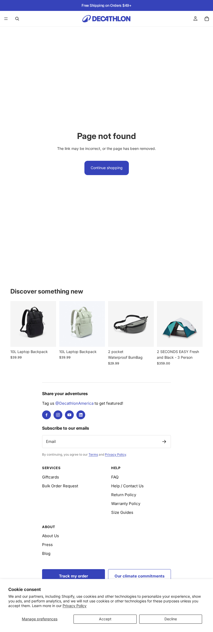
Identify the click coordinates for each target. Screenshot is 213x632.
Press (47, 544)
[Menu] (6, 19)
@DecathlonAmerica (74, 403)
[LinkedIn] (80, 414)
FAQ (114, 477)
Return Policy (123, 494)
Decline (170, 619)
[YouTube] (69, 414)
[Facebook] (46, 414)
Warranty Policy (125, 503)
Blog (46, 553)
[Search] (17, 18)
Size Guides (122, 512)
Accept (105, 619)
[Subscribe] (164, 441)
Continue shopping (107, 167)
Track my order (73, 576)
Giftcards (50, 477)
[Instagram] (58, 414)
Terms (93, 454)
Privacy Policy (74, 605)
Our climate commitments (139, 576)
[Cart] (206, 18)
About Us (50, 535)
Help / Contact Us (127, 485)
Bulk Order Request (60, 485)
